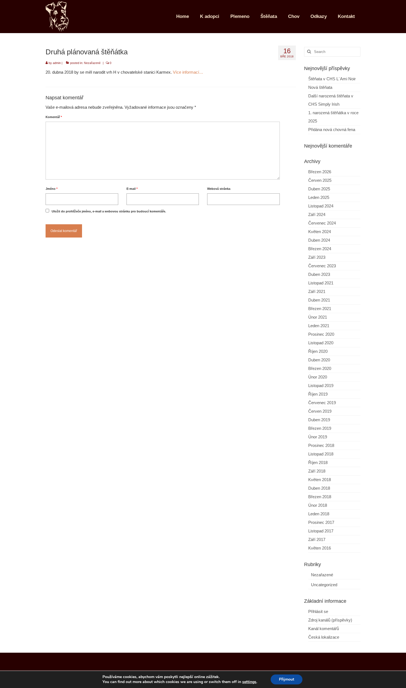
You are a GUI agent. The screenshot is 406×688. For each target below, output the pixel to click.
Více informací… (188, 72)
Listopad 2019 (320, 385)
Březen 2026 (319, 171)
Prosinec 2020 (321, 334)
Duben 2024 (319, 240)
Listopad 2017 (320, 531)
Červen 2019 (319, 411)
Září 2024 (316, 214)
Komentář (54, 117)
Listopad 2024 (320, 206)
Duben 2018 (319, 488)
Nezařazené (92, 63)
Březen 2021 (319, 308)
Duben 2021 (319, 300)
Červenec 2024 (322, 223)
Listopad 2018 (320, 454)
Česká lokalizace (323, 637)
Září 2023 (316, 257)
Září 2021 (316, 291)
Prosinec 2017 (321, 522)
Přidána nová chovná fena (331, 129)
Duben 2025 (319, 188)
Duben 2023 (319, 274)
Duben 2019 (319, 419)
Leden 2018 (318, 513)
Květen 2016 (319, 548)
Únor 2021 (317, 317)
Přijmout (286, 679)
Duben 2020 (319, 360)
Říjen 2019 (318, 394)
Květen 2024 (319, 231)
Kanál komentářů (323, 628)
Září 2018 (316, 471)
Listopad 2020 (320, 342)
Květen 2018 (319, 479)
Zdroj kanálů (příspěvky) (330, 620)
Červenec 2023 (322, 265)
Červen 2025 (319, 180)
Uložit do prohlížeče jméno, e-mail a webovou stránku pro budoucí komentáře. (109, 211)
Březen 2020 (319, 368)
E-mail (132, 188)
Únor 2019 (317, 436)
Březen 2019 (319, 428)
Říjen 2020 (318, 351)
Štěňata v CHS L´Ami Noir (332, 78)
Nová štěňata (320, 87)
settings (249, 681)
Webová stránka (218, 188)
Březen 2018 (319, 496)
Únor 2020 (317, 377)
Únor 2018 (317, 505)
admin (57, 63)
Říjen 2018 (318, 462)
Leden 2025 (318, 197)
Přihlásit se (318, 611)
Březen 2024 (319, 248)
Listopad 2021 (320, 283)
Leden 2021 (318, 325)
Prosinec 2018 (321, 445)
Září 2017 (316, 539)
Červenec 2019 (322, 402)
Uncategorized (324, 584)
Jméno (51, 188)
